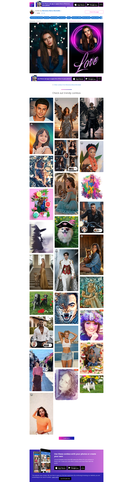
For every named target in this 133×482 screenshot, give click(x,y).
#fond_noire (95, 18)
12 (44, 13)
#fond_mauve (86, 18)
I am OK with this (65, 478)
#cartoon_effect (76, 18)
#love (68, 18)
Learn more (55, 477)
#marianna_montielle (36, 18)
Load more (66, 438)
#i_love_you (62, 18)
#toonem (46, 18)
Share (94, 12)
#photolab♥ (53, 18)
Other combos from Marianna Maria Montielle (67, 85)
